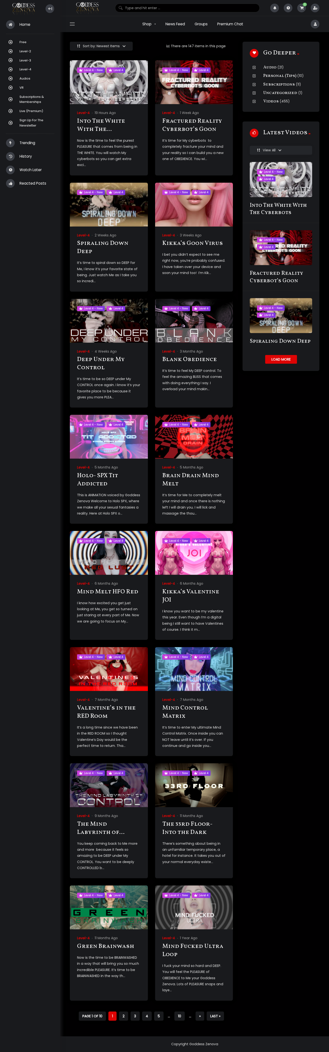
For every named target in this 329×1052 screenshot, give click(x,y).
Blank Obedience (189, 359)
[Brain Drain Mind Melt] (194, 437)
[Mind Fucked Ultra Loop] (194, 907)
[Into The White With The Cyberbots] (109, 82)
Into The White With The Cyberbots (101, 129)
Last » (215, 1016)
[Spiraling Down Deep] (109, 205)
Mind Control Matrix (185, 712)
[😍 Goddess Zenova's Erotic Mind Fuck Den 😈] (23, 9)
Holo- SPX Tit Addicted (97, 479)
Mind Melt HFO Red (107, 592)
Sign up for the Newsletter (31, 123)
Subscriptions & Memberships (32, 99)
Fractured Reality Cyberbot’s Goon (192, 125)
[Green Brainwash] (109, 907)
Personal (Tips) (279, 76)
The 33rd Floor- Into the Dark (187, 828)
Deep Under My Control (101, 363)
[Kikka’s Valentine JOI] (194, 553)
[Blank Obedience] (194, 321)
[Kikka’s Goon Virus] (194, 205)
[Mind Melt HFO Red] (109, 553)
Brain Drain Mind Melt (190, 479)
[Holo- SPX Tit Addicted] (109, 437)
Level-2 (25, 51)
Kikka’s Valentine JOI (190, 596)
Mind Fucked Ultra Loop (192, 950)
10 (179, 1016)
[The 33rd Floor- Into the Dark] (194, 785)
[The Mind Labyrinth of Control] (109, 785)
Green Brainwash (105, 946)
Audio (269, 67)
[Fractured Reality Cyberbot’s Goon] (194, 82)
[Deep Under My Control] (109, 321)
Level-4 (25, 69)
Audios (25, 78)
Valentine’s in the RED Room (106, 712)
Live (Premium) (31, 111)
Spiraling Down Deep (102, 247)
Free (23, 42)
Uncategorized (280, 93)
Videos (271, 101)
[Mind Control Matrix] (194, 669)
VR (22, 87)
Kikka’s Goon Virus (192, 243)
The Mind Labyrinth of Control (98, 832)
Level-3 (25, 60)
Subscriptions (279, 84)
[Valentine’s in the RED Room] (109, 669)
